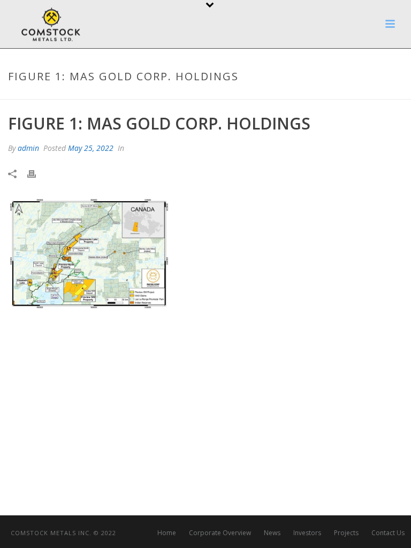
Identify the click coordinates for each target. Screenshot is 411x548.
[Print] (37, 173)
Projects (346, 533)
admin (28, 148)
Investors (307, 533)
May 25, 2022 (90, 148)
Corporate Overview (220, 533)
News (272, 533)
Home (166, 533)
